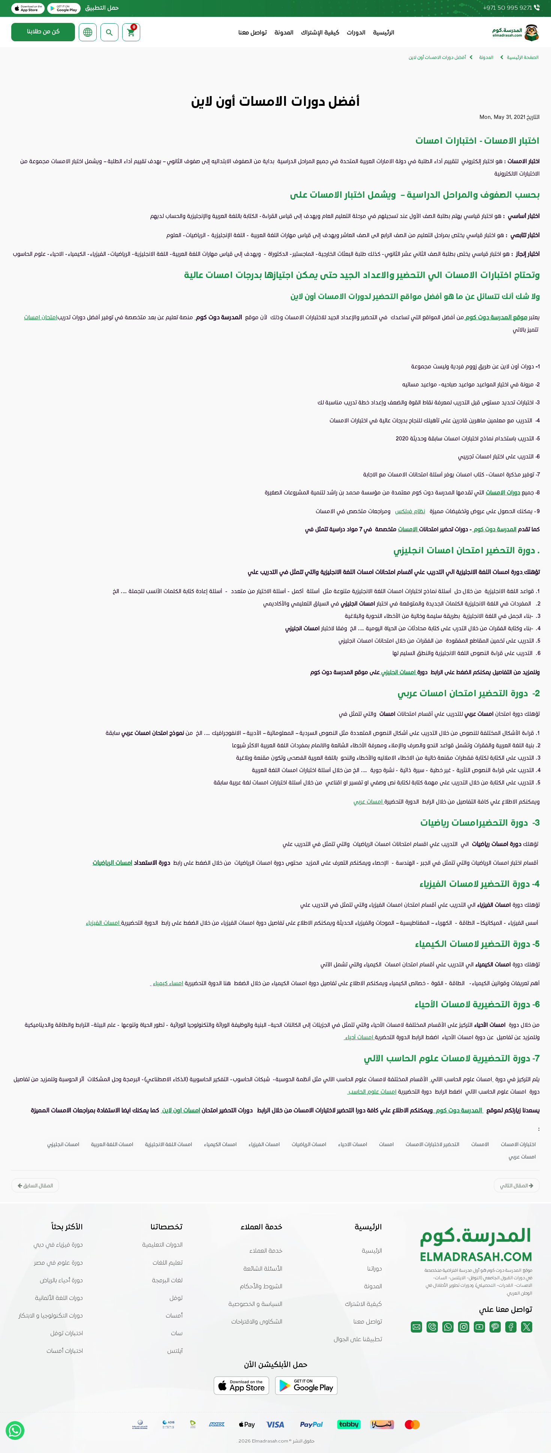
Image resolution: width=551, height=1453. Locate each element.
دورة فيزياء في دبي (58, 1245)
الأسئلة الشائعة (262, 1269)
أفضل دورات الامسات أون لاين (437, 57)
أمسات (174, 1316)
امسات (386, 1144)
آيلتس (175, 1351)
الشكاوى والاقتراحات (256, 1322)
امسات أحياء (359, 1037)
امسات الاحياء (352, 1144)
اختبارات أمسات (64, 1351)
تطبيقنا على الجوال (358, 1339)
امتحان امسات (40, 317)
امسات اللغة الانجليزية (168, 1144)
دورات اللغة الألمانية (59, 1298)
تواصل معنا (252, 33)
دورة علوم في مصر (58, 1263)
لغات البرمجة (167, 1281)
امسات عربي (368, 801)
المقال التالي (514, 1185)
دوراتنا (374, 1269)
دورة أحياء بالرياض (61, 1281)
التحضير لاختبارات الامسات (432, 1144)
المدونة (283, 33)
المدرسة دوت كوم (494, 529)
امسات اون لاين (181, 1109)
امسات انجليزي (398, 672)
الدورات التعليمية (162, 1245)
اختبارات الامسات (518, 1144)
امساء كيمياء (168, 983)
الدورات (356, 33)
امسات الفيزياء (103, 922)
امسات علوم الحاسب (373, 1091)
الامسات (408, 529)
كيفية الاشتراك (363, 1304)
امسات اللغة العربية (112, 1144)
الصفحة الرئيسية (523, 57)
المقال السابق (37, 1185)
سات (177, 1333)
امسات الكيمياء (220, 1144)
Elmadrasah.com (270, 1441)
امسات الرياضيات (112, 862)
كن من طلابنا (43, 32)
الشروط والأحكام (261, 1287)
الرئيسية (383, 33)
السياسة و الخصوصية (255, 1304)
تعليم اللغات (168, 1263)
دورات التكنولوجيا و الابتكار (51, 1316)
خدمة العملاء (266, 1251)
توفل (176, 1298)
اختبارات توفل (66, 1333)
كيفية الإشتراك (320, 33)
